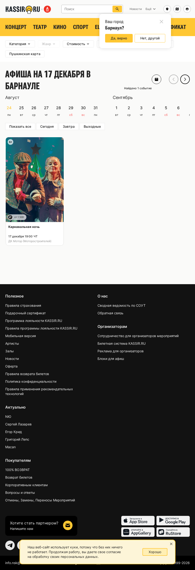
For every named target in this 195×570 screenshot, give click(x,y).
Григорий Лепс (17, 439)
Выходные (92, 126)
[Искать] (117, 9)
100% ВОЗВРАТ (17, 470)
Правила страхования (23, 305)
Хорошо (155, 552)
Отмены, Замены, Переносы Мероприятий (40, 500)
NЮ (8, 417)
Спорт (80, 27)
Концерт (15, 27)
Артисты (12, 343)
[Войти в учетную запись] (187, 9)
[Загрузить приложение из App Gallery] (138, 532)
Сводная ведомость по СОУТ (122, 305)
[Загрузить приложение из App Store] (138, 520)
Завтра (69, 126)
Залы (9, 351)
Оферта (11, 366)
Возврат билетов (18, 477)
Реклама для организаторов (121, 351)
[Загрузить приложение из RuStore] (173, 532)
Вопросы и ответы (20, 492)
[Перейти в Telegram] (10, 545)
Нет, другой (150, 38)
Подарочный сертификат (25, 313)
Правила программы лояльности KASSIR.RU (41, 328)
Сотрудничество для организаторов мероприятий (138, 336)
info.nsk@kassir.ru (19, 563)
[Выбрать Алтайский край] (177, 9)
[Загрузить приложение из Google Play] (173, 520)
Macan (10, 447)
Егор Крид (13, 432)
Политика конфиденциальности (30, 381)
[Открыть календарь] (156, 79)
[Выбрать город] (167, 9)
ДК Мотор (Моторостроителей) (29, 241)
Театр (40, 27)
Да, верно (119, 38)
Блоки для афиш (111, 359)
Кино (59, 27)
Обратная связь (110, 313)
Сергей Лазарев (18, 424)
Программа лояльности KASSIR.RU (33, 321)
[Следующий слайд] (185, 79)
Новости (12, 359)
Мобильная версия (20, 336)
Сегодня (47, 126)
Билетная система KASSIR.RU (122, 343)
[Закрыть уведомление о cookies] (171, 544)
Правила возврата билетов (27, 374)
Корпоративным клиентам (26, 485)
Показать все (20, 126)
